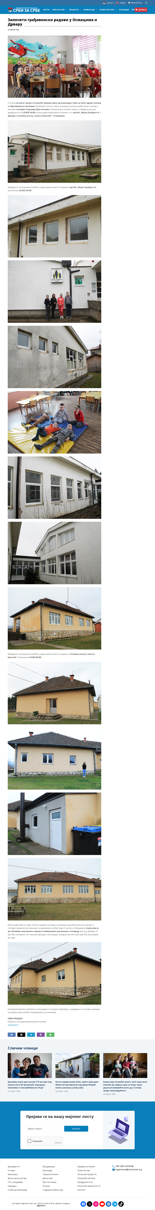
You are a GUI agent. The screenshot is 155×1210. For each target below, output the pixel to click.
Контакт (82, 1190)
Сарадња (12, 1186)
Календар (124, 9)
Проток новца (49, 1182)
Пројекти (74, 9)
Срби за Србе (58, 9)
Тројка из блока (50, 1174)
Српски (110, 3)
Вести (46, 9)
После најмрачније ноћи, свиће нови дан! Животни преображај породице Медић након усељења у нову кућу (76, 1085)
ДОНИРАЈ (142, 9)
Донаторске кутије (17, 1178)
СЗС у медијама (15, 1182)
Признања (13, 1174)
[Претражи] (146, 3)
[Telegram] (31, 1035)
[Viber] (41, 1035)
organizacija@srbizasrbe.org (128, 1169)
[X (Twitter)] (21, 1035)
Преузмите (13, 1025)
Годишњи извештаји (53, 1190)
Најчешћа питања (86, 1178)
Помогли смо (107, 9)
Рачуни (46, 1186)
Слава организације (17, 1190)
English (123, 3)
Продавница (49, 1166)
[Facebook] (12, 1035)
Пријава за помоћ (86, 1166)
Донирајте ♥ (14, 1166)
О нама (11, 1170)
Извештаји (89, 9)
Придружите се (85, 1182)
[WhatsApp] (50, 1035)
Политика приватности (89, 1186)
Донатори (48, 1178)
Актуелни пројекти (87, 1174)
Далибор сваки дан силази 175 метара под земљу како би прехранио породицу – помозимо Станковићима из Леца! (30, 1085)
